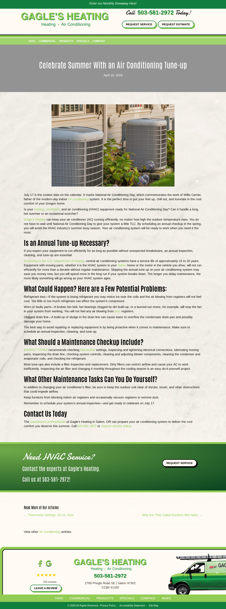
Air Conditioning (49, 531)
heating (39, 209)
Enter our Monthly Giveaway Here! (113, 3)
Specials (83, 41)
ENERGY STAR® (36, 350)
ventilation (53, 209)
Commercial (47, 41)
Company (98, 41)
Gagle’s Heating (35, 219)
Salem (122, 265)
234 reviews (49, 582)
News (166, 598)
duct (118, 311)
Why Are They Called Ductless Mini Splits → (172, 515)
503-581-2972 (155, 12)
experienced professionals (47, 421)
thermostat (87, 350)
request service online (116, 426)
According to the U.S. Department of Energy (54, 261)
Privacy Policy (108, 605)
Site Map (153, 605)
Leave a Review (45, 588)
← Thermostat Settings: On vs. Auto (48, 515)
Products (66, 41)
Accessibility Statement (132, 605)
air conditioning (78, 199)
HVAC (32, 41)
